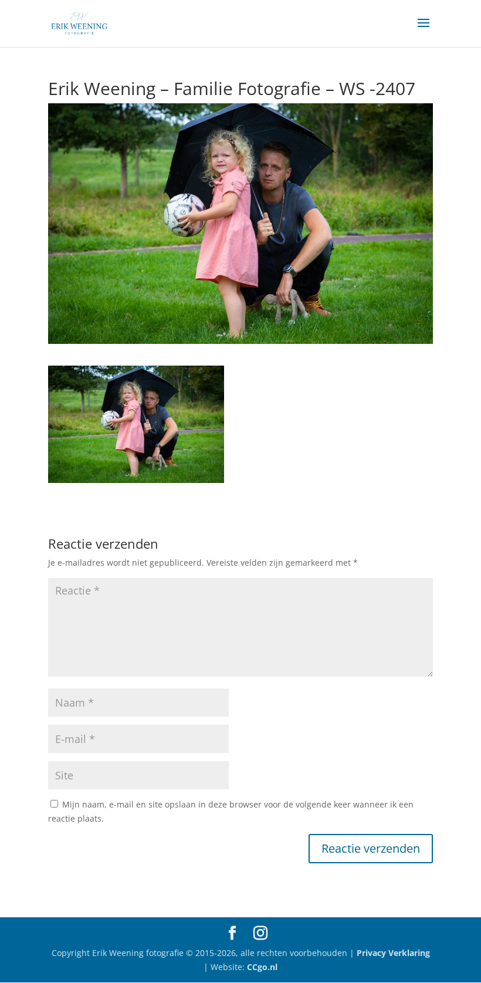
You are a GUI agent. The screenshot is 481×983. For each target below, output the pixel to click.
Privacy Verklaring (393, 952)
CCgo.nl (262, 966)
